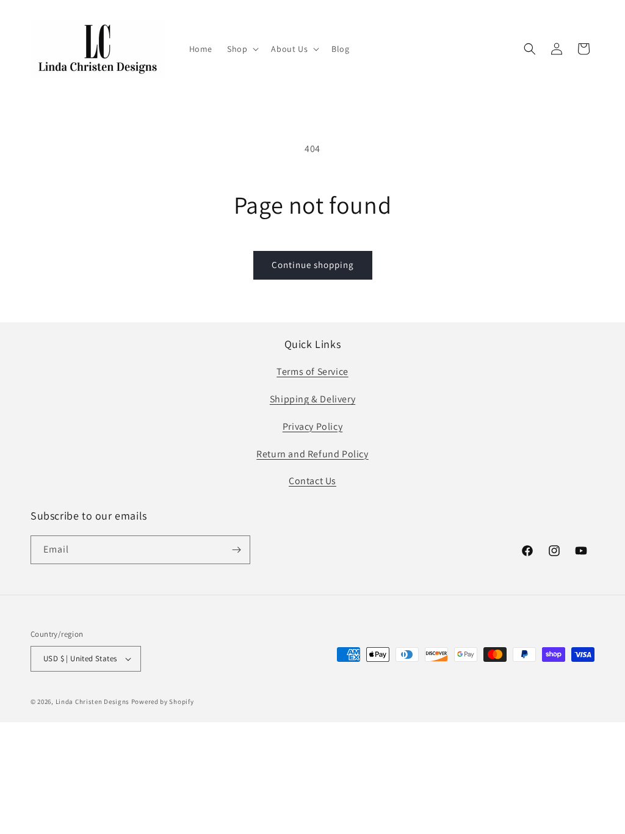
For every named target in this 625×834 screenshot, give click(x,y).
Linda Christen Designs (92, 701)
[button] (242, 49)
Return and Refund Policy (312, 454)
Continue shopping (313, 264)
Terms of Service (312, 371)
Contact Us (312, 480)
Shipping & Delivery (312, 399)
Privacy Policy (312, 426)
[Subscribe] (236, 549)
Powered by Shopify (162, 701)
